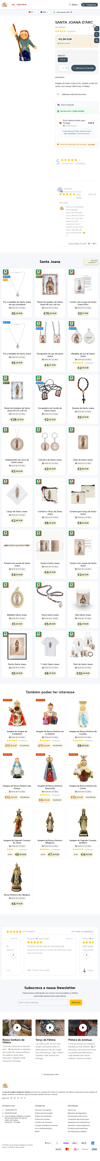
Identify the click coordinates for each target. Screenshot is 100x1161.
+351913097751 (11, 1110)
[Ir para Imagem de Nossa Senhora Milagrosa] (50, 822)
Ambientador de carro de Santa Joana (17, 461)
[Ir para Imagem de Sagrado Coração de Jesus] (17, 822)
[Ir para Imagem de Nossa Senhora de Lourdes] (83, 713)
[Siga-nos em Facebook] (15, 1098)
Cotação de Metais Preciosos (46, 1125)
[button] (13, 954)
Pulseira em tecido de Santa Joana (17, 564)
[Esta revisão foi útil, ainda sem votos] (89, 243)
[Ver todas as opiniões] (50, 931)
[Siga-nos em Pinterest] (25, 1098)
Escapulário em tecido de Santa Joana (50, 409)
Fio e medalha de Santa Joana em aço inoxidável (17, 303)
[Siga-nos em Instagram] (11, 1098)
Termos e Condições (43, 1110)
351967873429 (11, 1113)
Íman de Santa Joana (83, 460)
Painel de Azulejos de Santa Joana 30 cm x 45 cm (17, 409)
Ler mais (91, 144)
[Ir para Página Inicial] (4, 4)
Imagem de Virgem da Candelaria (17, 732)
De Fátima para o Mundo (77, 1131)
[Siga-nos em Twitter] (18, 1098)
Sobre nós (72, 1110)
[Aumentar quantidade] (66, 68)
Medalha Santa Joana (17, 615)
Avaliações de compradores (79, 1122)
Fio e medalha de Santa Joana (17, 354)
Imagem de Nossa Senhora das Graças (17, 787)
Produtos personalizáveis (78, 1128)
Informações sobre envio (78, 1116)
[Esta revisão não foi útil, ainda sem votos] (94, 243)
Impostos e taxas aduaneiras (79, 1125)
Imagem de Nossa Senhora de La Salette (50, 732)
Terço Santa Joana (50, 615)
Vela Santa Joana (83, 615)
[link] (50, 970)
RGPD (37, 1131)
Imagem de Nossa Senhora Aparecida (50, 787)
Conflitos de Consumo (43, 1122)
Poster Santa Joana (17, 664)
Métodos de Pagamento (77, 1113)
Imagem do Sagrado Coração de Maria (83, 841)
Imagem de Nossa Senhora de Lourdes (83, 732)
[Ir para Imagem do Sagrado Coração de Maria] (83, 822)
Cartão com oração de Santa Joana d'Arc (83, 303)
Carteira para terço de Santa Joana (83, 512)
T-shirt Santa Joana (50, 664)
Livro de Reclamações (43, 1128)
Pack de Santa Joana (83, 664)
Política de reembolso (43, 1116)
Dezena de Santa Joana (83, 408)
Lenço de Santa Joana (17, 511)
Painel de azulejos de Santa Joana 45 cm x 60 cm (50, 303)
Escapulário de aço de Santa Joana (50, 355)
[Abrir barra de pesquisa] (96, 34)
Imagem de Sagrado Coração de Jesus (17, 841)
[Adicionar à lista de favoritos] (29, 283)
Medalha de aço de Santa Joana (83, 355)
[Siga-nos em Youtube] (21, 1098)
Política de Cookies (42, 1119)
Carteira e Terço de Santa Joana (50, 512)
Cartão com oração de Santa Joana (83, 564)
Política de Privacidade (44, 1113)
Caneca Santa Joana (50, 563)
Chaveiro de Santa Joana (50, 460)
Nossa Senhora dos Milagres (17, 895)
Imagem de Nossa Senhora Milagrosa (50, 841)
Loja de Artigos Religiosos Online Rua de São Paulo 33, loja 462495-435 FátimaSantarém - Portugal (17, 1119)
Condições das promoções (78, 1119)
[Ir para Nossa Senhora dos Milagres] (17, 876)
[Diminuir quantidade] (60, 68)
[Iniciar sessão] (96, 40)
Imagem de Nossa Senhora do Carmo (83, 787)
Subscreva (76, 1002)
